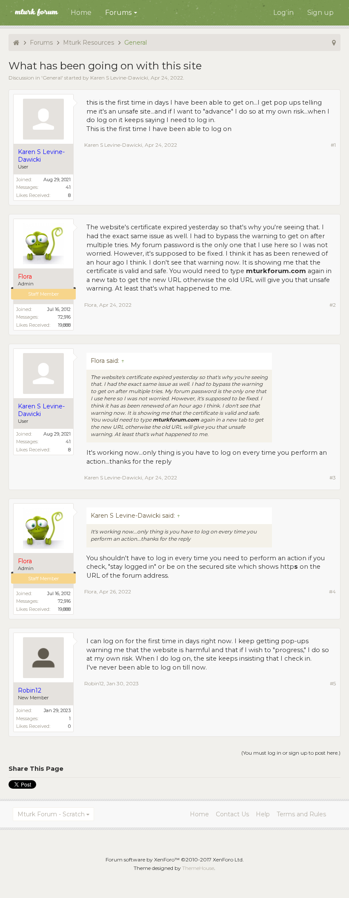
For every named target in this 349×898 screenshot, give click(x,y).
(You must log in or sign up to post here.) (290, 753)
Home (81, 13)
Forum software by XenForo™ (175, 859)
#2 (332, 305)
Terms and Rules (301, 814)
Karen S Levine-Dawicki (119, 77)
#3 (332, 477)
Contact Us (232, 814)
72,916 (64, 317)
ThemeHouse (198, 868)
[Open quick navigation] (334, 42)
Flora (90, 305)
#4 (332, 591)
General (52, 77)
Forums (118, 13)
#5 (333, 683)
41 (68, 187)
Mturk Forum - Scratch (51, 814)
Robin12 (94, 683)
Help (263, 814)
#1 (333, 145)
